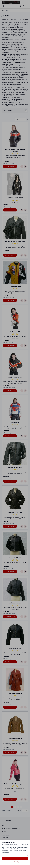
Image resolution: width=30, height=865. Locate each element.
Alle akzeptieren (15, 859)
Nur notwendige (15, 862)
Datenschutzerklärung (23, 855)
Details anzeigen (5, 852)
